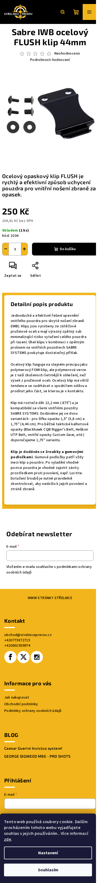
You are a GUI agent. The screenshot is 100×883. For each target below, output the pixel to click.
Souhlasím (48, 870)
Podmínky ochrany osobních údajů (32, 710)
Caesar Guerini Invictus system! (33, 748)
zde (7, 839)
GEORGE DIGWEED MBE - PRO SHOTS (37, 756)
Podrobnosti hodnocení (50, 60)
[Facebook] (10, 657)
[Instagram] (37, 657)
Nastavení (48, 853)
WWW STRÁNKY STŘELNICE (50, 598)
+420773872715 (17, 640)
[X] (23, 657)
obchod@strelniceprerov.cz (28, 635)
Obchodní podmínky (21, 704)
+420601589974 (17, 645)
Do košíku (68, 249)
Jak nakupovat (16, 697)
